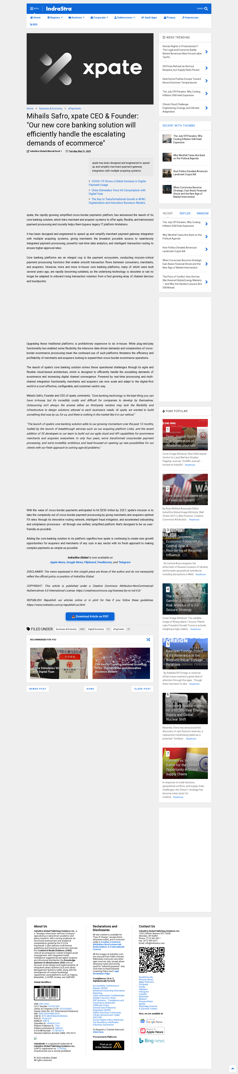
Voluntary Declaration (103, 1025)
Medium (143, 999)
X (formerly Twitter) (148, 1009)
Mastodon (144, 996)
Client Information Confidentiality (108, 995)
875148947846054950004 (54, 1016)
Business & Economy (50, 108)
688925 (59, 1028)
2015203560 (65, 1009)
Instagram (144, 992)
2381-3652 (44, 1004)
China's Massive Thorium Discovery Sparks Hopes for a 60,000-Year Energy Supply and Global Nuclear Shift (185, 710)
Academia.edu (146, 977)
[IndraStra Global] (59, 9)
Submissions (124, 17)
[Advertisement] (56, 182)
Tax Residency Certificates (106, 1022)
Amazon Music (146, 979)
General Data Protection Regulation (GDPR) (104, 1009)
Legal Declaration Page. (106, 972)
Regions (55, 17)
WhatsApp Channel (148, 1006)
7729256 (61, 1048)
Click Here (98, 1032)
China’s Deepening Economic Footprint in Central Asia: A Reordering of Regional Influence (184, 546)
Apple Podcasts (146, 982)
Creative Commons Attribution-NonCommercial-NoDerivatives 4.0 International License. (108, 946)
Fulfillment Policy (101, 1005)
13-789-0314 (58, 1030)
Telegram (124, 562)
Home (36, 17)
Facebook (143, 984)
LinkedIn (143, 994)
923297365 (53, 1006)
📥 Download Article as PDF (90, 616)
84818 (46, 1021)
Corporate (99, 17)
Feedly (142, 987)
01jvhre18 (46, 1018)
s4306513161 (53, 1023)
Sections (76, 17)
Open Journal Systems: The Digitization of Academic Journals (183, 441)
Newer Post (37, 689)
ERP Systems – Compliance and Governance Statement (108, 1001)
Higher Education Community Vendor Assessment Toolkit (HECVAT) (107, 1015)
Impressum (191, 17)
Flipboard (90, 562)
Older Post (142, 689)
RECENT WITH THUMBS (179, 125)
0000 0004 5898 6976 (49, 1013)
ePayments (74, 108)
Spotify (142, 1004)
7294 (56, 1026)
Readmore (190, 465)
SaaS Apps (150, 17)
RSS (34, 24)
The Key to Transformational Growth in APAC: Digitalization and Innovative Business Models (117, 201)
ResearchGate (146, 1001)
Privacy (170, 17)
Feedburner (104, 562)
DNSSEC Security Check (104, 998)
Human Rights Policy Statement (108, 1020)
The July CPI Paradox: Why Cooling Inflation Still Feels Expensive (187, 139)
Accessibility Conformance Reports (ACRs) (106, 987)
